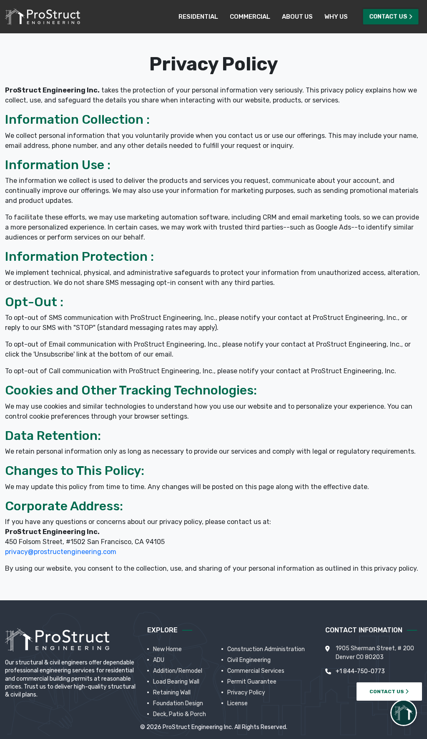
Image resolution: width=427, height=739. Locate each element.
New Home (167, 649)
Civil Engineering (249, 660)
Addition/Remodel (177, 670)
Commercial (250, 16)
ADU (158, 660)
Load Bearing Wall (176, 681)
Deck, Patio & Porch (179, 714)
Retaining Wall (172, 692)
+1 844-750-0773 (360, 671)
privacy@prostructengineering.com (60, 552)
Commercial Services (255, 670)
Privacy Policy (246, 692)
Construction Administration (266, 649)
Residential (198, 16)
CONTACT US (387, 691)
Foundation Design (178, 703)
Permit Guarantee (251, 681)
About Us (297, 16)
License (237, 703)
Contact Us (388, 16)
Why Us (336, 16)
